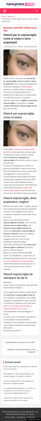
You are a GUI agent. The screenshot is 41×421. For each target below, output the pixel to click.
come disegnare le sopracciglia (19, 261)
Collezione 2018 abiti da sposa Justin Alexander (21, 350)
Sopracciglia (30, 28)
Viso (5, 31)
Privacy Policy (10, 417)
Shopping (18, 28)
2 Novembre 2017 (10, 47)
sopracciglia (26, 87)
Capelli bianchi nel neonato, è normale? (20, 342)
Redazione (31, 417)
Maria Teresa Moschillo (28, 47)
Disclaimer (21, 417)
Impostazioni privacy (34, 419)
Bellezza (7, 28)
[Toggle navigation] (5, 11)
